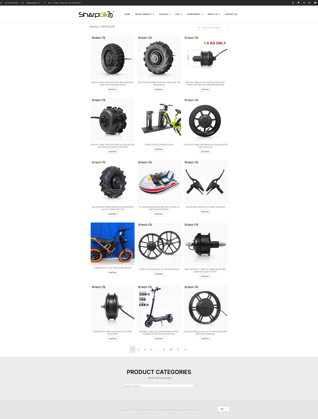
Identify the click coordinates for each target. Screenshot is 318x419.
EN (222, 409)
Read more (113, 89)
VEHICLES (163, 14)
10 (171, 349)
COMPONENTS (193, 14)
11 (178, 349)
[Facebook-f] (293, 3)
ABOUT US (213, 14)
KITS (177, 14)
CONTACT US (231, 14)
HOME (127, 14)
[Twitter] (298, 3)
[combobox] (159, 385)
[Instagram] (304, 3)
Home (93, 26)
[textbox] (159, 386)
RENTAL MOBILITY (143, 14)
